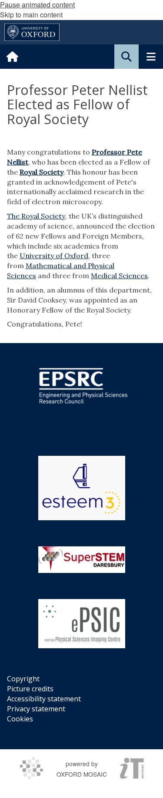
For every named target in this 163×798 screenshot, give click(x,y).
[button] (126, 56)
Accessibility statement (44, 699)
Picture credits (30, 689)
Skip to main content (31, 15)
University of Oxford (54, 255)
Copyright (23, 679)
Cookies (20, 719)
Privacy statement (36, 709)
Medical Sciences (119, 275)
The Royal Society (36, 216)
